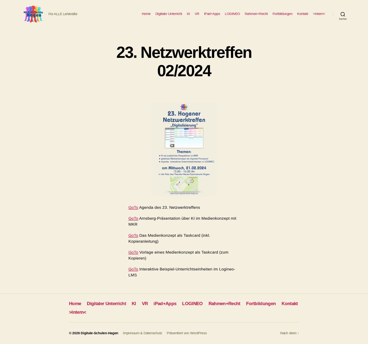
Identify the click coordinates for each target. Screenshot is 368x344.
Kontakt (302, 14)
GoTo (133, 207)
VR (197, 14)
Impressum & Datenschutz (142, 333)
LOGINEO (232, 14)
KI (188, 14)
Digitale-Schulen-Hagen (99, 333)
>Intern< (319, 14)
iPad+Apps (212, 14)
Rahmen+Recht (256, 14)
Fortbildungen (282, 14)
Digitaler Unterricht (168, 14)
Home (146, 14)
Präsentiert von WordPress (187, 333)
